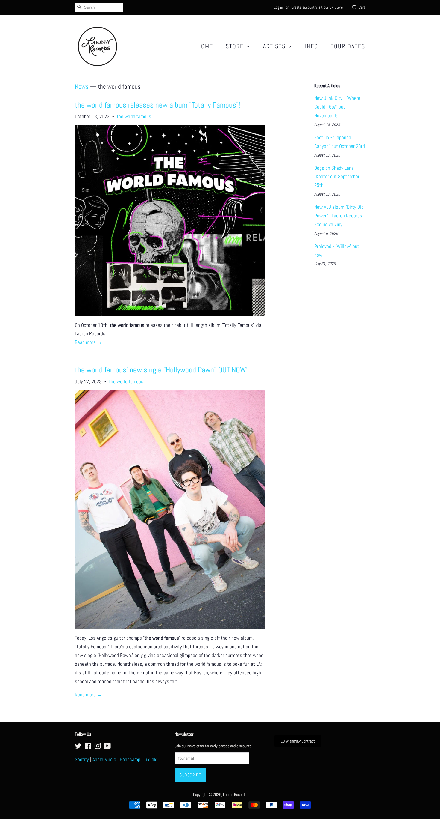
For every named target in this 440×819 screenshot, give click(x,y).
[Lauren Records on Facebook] (87, 747)
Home (205, 46)
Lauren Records (234, 794)
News (82, 86)
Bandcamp (130, 759)
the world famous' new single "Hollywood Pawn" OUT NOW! (161, 370)
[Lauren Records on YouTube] (107, 747)
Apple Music (104, 759)
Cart (362, 7)
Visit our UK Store (329, 7)
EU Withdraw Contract (297, 741)
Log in (278, 7)
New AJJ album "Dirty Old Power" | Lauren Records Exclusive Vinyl (339, 216)
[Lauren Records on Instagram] (97, 747)
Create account (303, 7)
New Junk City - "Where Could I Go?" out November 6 (337, 107)
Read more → (88, 342)
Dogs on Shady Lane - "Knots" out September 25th (336, 177)
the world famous (134, 116)
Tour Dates (348, 46)
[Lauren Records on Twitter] (78, 747)
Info (311, 46)
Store (236, 46)
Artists (275, 46)
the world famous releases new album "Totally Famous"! (157, 105)
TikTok (150, 759)
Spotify (82, 759)
